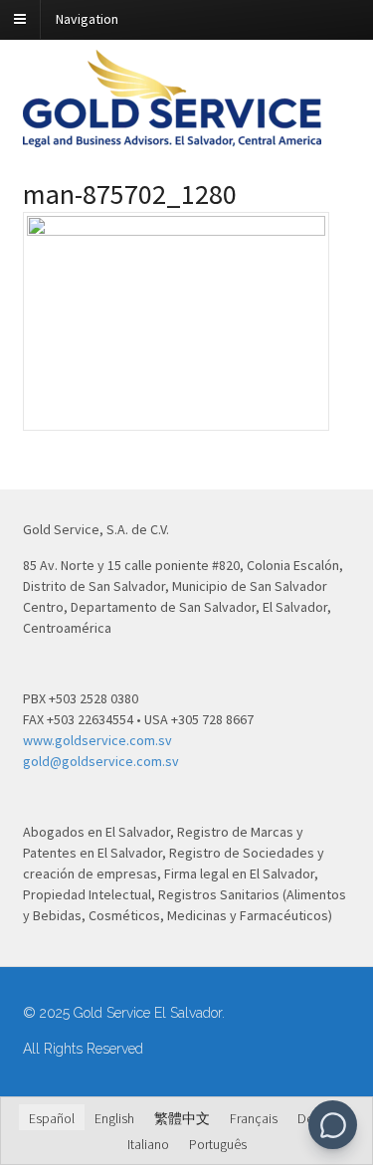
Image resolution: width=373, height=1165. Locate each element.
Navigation (87, 19)
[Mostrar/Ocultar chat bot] (332, 1124)
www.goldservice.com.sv (97, 740)
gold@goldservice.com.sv (101, 761)
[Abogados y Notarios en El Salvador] (172, 136)
